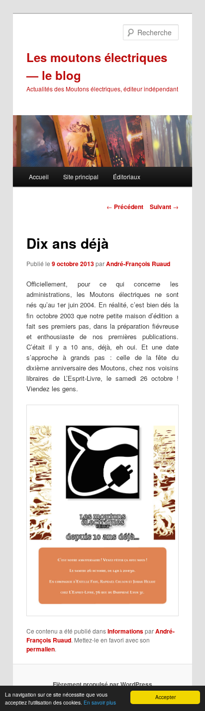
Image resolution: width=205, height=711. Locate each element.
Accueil (39, 176)
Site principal (81, 176)
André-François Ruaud (138, 263)
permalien (40, 648)
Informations (125, 631)
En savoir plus (100, 702)
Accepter (165, 697)
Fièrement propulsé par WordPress (102, 684)
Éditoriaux (126, 176)
